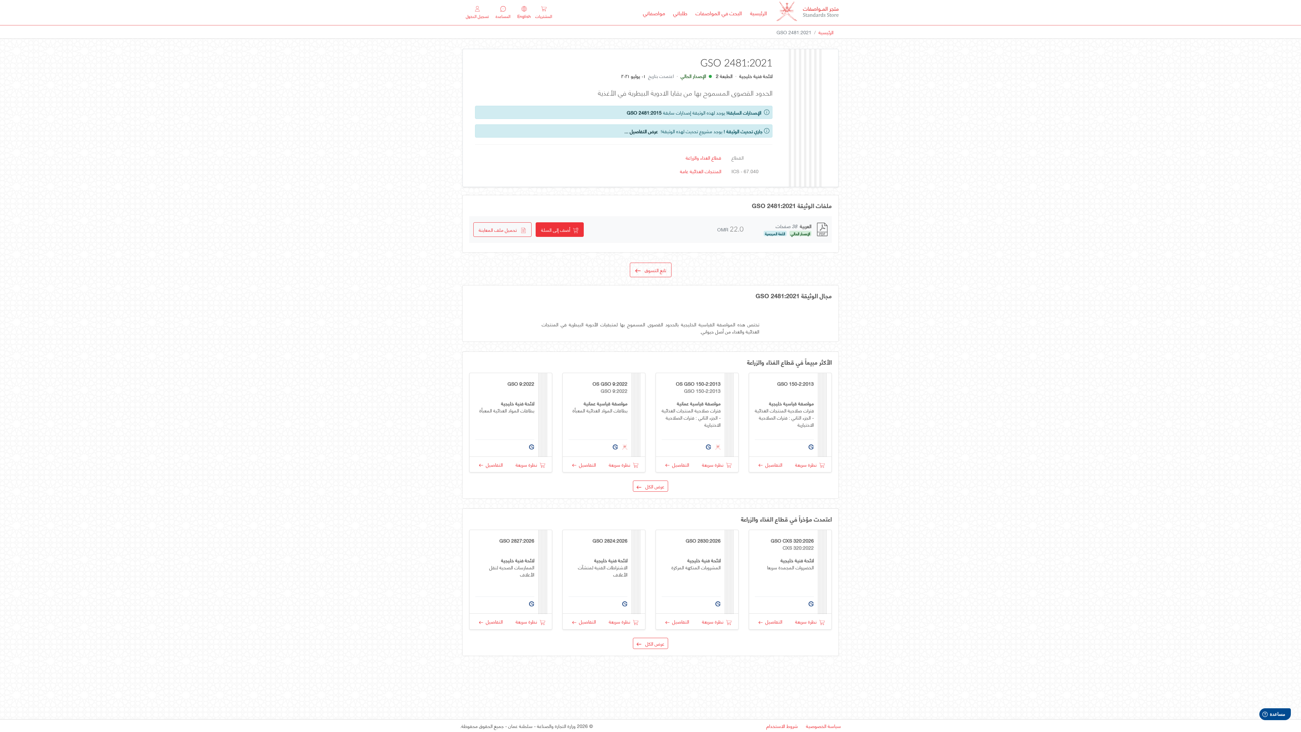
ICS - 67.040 (745, 171)
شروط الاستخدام (782, 725)
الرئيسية (756, 12)
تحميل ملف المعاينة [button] (500, 229)
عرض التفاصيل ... (641, 131)
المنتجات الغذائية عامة (700, 171)
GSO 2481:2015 (644, 112)
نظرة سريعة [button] (807, 464)
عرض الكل (652, 486)
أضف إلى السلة (557, 229)
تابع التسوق (653, 270)
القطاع (737, 157)
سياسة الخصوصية (823, 725)
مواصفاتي (654, 13)
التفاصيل (772, 464)
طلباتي (680, 13)
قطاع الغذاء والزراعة (703, 157)
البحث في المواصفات (716, 12)
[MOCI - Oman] (808, 12)
